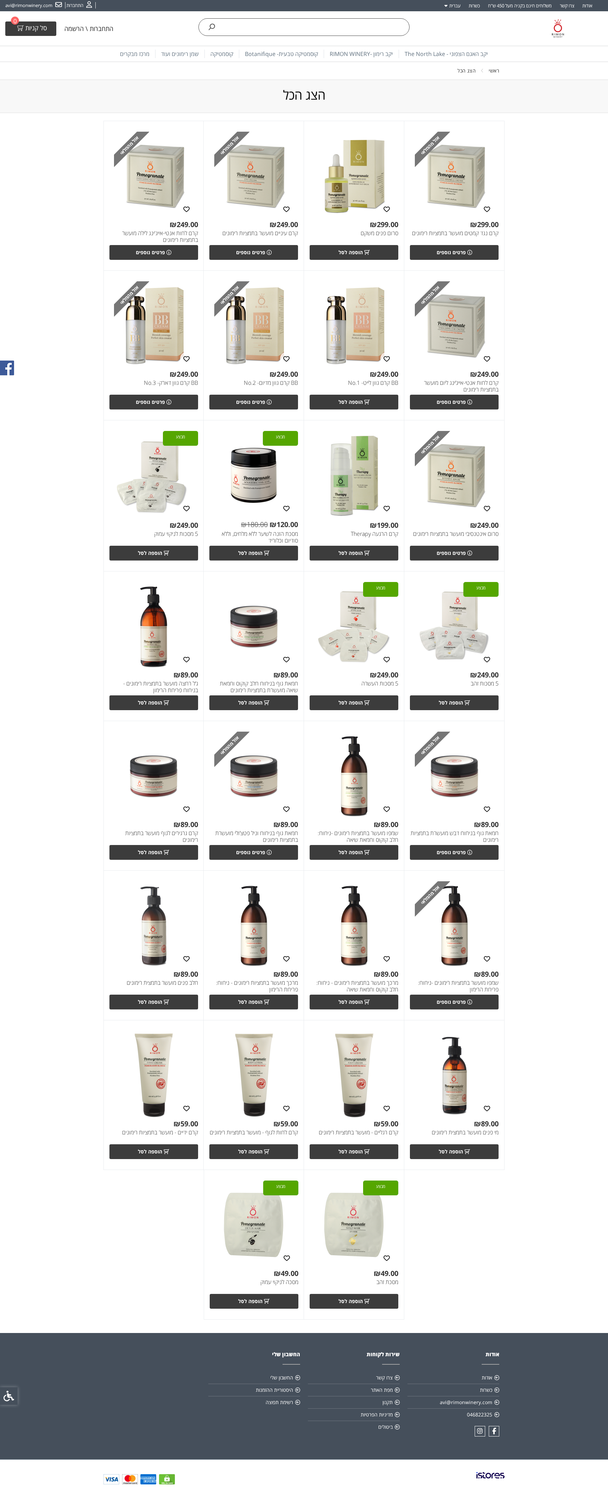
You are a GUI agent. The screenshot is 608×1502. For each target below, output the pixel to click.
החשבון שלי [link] (281, 1377)
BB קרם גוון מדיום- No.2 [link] (271, 383)
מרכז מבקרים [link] (135, 54)
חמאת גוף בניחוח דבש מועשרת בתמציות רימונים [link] (455, 836)
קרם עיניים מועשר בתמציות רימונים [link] (260, 233)
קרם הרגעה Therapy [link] (374, 534)
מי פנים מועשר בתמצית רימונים (465, 1132)
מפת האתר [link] (382, 1390)
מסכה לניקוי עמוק (279, 1282)
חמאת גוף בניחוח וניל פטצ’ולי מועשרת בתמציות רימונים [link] (256, 836)
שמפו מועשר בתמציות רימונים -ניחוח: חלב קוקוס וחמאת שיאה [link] (358, 836)
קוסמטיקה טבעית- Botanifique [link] (281, 54)
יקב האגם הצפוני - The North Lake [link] (446, 54)
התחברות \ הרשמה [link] (88, 28)
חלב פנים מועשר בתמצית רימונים (162, 983)
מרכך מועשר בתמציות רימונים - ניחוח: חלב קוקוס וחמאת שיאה (357, 986)
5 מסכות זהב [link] (485, 683)
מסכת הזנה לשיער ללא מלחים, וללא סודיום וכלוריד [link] (260, 537)
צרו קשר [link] (567, 5)
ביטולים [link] (385, 1426)
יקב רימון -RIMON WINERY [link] (361, 54)
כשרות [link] (474, 5)
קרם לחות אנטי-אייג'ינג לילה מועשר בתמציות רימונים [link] (160, 236)
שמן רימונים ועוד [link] (180, 54)
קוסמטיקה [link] (221, 54)
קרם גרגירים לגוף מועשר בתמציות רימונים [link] (161, 836)
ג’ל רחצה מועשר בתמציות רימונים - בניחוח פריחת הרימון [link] (160, 687)
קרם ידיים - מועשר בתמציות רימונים (160, 1132)
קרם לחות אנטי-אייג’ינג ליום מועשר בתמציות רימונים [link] (461, 386)
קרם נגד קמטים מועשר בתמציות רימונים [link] (455, 233)
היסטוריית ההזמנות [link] (274, 1390)
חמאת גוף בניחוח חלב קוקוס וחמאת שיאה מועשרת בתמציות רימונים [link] (259, 687)
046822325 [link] (479, 1414)
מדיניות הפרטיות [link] (377, 1414)
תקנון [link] (387, 1402)
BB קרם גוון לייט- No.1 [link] (373, 383)
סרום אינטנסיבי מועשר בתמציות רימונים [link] (456, 534)
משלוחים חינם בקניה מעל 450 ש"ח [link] (520, 5)
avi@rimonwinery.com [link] (466, 1402)
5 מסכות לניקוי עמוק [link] (176, 534)
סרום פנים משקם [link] (379, 233)
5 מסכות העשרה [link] (379, 683)
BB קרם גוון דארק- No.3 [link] (171, 383)
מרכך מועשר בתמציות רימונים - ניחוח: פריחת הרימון (257, 986)
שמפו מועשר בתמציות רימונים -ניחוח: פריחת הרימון (458, 986)
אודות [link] (587, 5)
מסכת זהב (387, 1282)
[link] (79, 5)
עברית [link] (455, 5)
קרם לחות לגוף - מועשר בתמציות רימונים (254, 1132)
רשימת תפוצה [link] (279, 1402)
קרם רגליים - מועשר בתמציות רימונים (358, 1132)
